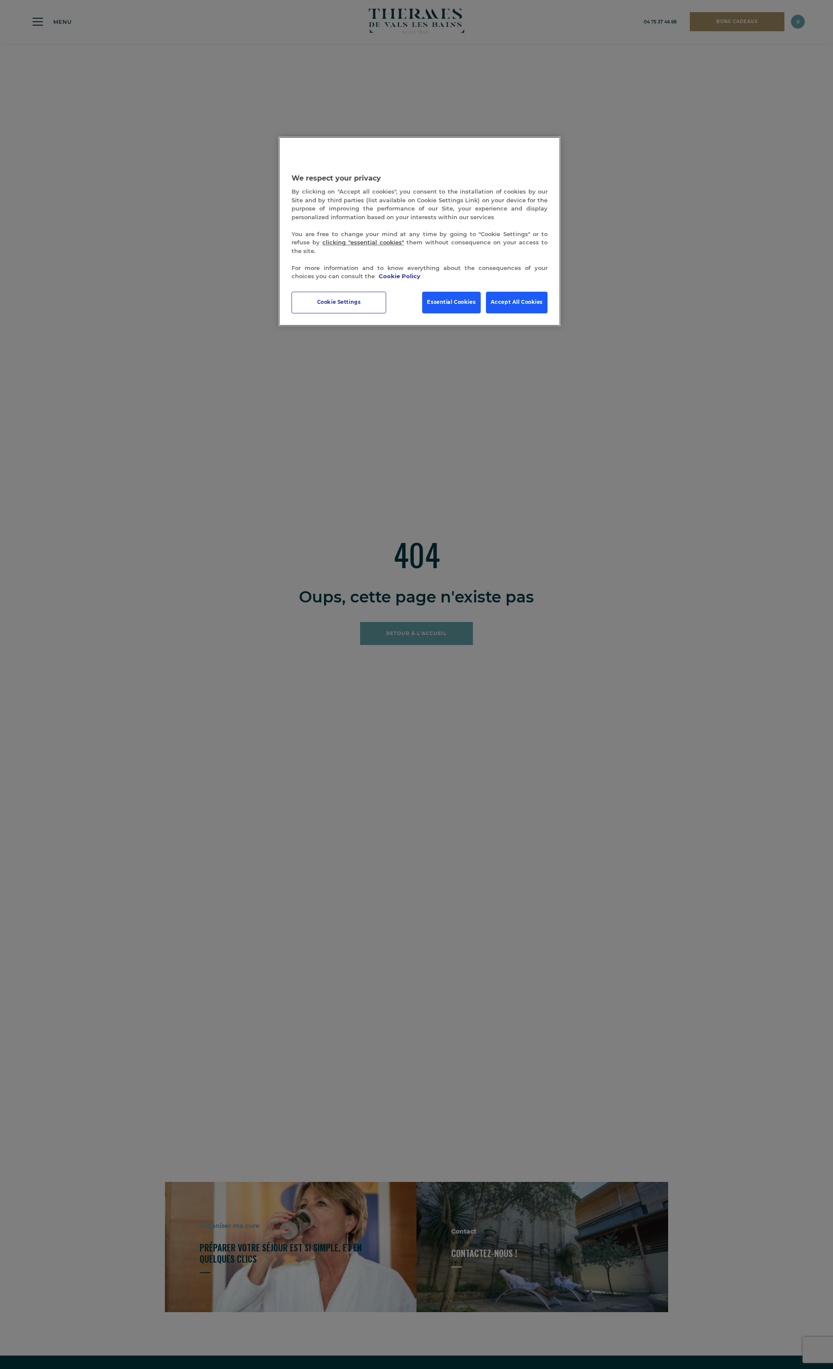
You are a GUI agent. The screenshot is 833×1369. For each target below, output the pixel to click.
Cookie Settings (339, 302)
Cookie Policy (399, 276)
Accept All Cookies (517, 302)
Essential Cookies (451, 302)
